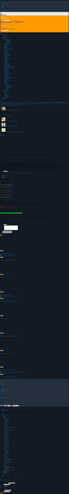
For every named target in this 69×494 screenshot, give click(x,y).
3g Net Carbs (17, 102)
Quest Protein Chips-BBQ (3, 318)
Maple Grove (6, 436)
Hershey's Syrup (7, 96)
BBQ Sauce (6, 69)
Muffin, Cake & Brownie (8, 422)
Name (1, 231)
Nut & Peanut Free (62, 103)
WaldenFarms (6, 95)
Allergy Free (30, 102)
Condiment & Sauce (5, 68)
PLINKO (1, 383)
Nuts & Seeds (6, 75)
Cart (0, 394)
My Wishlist (1, 392)
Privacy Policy (2, 384)
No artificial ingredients (34, 103)
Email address (2, 490)
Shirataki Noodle (7, 60)
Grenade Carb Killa (7, 64)
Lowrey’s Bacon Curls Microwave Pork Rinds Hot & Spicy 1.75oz (8, 377)
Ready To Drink (7, 468)
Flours (5, 48)
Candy (5, 83)
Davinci (6, 465)
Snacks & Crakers (11, 23)
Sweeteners (4, 90)
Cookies (6, 45)
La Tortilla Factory (8, 41)
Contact (3, 476)
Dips (5, 431)
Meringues (6, 46)
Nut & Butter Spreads (7, 80)
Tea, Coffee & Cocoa (7, 443)
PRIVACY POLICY (4, 409)
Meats (4, 37)
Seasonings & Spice (7, 441)
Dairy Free (37, 102)
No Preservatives (45, 103)
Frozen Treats (6, 84)
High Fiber (52, 102)
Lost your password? (3, 487)
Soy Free (31, 172)
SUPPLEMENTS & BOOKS (6, 471)
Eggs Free (39, 102)
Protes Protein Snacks (8, 73)
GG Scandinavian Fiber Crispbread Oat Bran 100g (6, 353)
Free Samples (2, 99)
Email (1, 232)
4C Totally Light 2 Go (7, 54)
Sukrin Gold (6, 91)
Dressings (4, 50)
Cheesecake (6, 43)
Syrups (4, 92)
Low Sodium (15, 103)
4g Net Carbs (20, 102)
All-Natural (27, 102)
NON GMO (41, 103)
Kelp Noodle (6, 450)
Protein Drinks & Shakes (6, 65)
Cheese (4, 417)
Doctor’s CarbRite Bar (7, 461)
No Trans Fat (58, 103)
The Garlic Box (7, 51)
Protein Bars (5, 62)
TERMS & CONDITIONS (5, 410)
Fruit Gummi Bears (8, 87)
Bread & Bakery (5, 38)
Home (1, 23)
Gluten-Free (46, 102)
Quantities (1, 171)
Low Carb (8, 103)
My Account (1, 390)
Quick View (1, 257)
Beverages (4, 53)
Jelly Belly (7, 85)
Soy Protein (6, 469)
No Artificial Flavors (29, 103)
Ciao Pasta (6, 61)
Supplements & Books (5, 97)
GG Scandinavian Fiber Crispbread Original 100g (6, 253)
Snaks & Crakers (5, 445)
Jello (5, 81)
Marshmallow (6, 82)
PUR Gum (7, 88)
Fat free (42, 102)
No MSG (38, 103)
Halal (49, 102)
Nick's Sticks (6, 72)
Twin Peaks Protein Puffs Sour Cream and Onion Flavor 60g (8, 301)
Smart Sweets (8, 86)
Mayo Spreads (6, 79)
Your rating (1, 224)
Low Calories (4, 103)
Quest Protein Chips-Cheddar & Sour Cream (6, 294)
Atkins (4, 35)
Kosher (63, 102)
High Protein (59, 102)
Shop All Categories (3, 388)
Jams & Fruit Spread (7, 78)
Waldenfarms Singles (7, 52)
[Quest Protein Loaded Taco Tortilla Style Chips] (3, 28)
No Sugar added (50, 103)
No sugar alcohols (54, 103)
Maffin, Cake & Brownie (8, 44)
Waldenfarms (6, 437)
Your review (2, 229)
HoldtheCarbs (8, 49)
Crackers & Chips (16, 23)
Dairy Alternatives (7, 55)
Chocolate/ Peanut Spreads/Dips (9, 77)
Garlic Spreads (6, 432)
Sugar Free (13, 104)
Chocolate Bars (5, 56)
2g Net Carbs (12, 102)
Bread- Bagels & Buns (7, 39)
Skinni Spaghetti (7, 454)
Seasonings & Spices (7, 70)
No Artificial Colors (25, 103)
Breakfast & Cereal (5, 36)
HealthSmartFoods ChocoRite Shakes (10, 66)
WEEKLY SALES (4, 98)
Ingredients (3, 175)
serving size (3, 176)
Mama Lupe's (8, 42)
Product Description (4, 177)
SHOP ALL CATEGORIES (5, 23)
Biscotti (6, 424)
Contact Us (1, 398)
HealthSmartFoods (7, 57)
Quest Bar (6, 463)
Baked (16, 172)
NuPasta (6, 59)
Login (15, 478)
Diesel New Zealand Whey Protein (9, 67)
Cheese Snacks (7, 446)
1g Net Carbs (8, 102)
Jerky (5, 447)
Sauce (5, 440)
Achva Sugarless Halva (8, 89)
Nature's (6, 93)
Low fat (12, 103)
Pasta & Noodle (5, 58)
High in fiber (55, 102)
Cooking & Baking (5, 47)
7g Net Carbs (23, 102)
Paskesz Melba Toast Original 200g (5, 277)
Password (1, 484)
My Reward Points (2, 391)
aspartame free (34, 102)
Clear (8, 171)
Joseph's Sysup (7, 94)
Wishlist (3, 6)
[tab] (35, 175)
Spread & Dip (5, 76)
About (1, 380)
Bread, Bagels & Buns (7, 419)
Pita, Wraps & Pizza (7, 40)
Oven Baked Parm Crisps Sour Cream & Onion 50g (7, 369)
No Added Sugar (20, 103)
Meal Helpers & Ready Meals (10, 427)
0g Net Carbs (2, 102)
